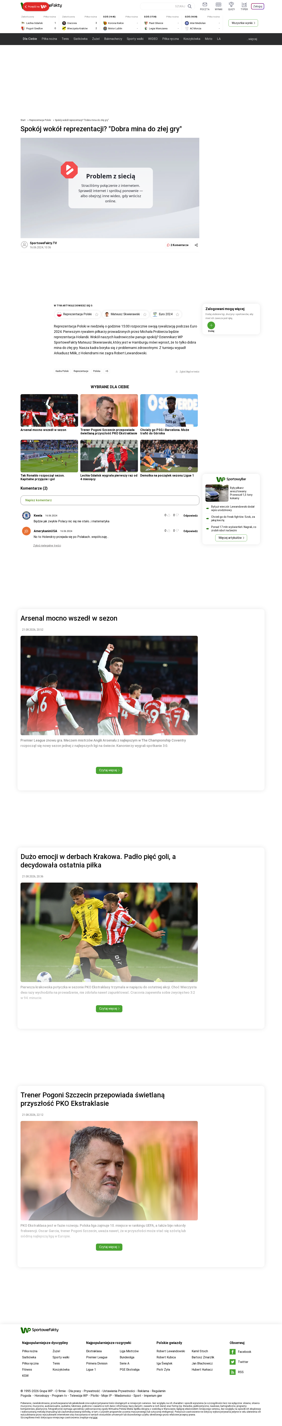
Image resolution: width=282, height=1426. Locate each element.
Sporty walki (135, 39)
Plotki (95, 1395)
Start (23, 120)
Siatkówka (80, 39)
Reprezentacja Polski (40, 120)
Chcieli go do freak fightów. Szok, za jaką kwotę (233, 518)
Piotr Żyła (163, 1369)
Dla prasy (74, 1391)
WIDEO (153, 39)
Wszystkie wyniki (242, 23)
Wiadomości (123, 1395)
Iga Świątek (164, 1363)
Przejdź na (34, 6)
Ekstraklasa (94, 1351)
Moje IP (106, 1395)
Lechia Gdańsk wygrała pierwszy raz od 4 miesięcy (108, 477)
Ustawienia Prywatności (119, 1391)
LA (219, 39)
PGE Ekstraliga (129, 1369)
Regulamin (159, 1391)
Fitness (27, 1369)
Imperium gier (153, 1395)
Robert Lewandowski (171, 1351)
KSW (25, 1376)
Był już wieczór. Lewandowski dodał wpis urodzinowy (232, 508)
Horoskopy (42, 1395)
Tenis (65, 39)
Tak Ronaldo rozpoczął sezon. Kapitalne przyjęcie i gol (42, 477)
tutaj (95, 1417)
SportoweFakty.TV (43, 243)
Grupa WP (46, 1391)
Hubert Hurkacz (202, 1369)
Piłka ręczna (170, 39)
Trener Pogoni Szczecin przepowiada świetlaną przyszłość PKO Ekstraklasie (108, 431)
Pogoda (26, 1395)
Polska (96, 371)
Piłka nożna (49, 39)
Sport (137, 1395)
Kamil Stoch (200, 1351)
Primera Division (96, 1363)
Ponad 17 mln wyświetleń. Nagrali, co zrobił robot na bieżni (233, 528)
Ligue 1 (91, 1369)
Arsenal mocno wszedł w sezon (43, 430)
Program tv (59, 1395)
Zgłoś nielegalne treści (47, 545)
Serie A (124, 1363)
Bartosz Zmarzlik (203, 1357)
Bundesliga (127, 1357)
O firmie (60, 1391)
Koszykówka (191, 39)
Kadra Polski (62, 371)
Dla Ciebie (30, 39)
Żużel (96, 39)
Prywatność (92, 1391)
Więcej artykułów (230, 538)
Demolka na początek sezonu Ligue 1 (167, 475)
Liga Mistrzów (129, 1351)
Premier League (96, 1357)
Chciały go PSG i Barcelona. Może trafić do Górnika (164, 431)
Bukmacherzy (113, 39)
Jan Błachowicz (202, 1363)
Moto (208, 39)
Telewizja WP (79, 1395)
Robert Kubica (166, 1357)
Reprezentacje (81, 371)
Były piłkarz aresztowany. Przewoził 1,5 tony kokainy (241, 493)
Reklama (143, 1391)
